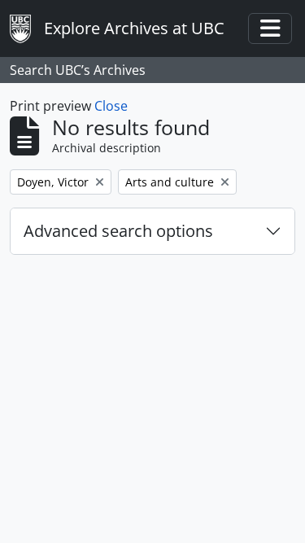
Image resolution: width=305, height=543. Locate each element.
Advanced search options (118, 231)
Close (111, 106)
